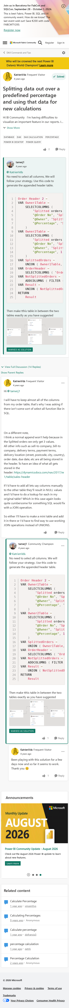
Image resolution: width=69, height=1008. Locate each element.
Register (49, 42)
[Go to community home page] (23, 43)
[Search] (40, 42)
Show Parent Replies (12, 372)
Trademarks (9, 995)
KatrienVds (20, 74)
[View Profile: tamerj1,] (10, 164)
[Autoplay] (28, 875)
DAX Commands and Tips (19, 52)
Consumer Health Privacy (51, 1000)
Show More (13, 127)
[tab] (33, 875)
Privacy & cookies (34, 988)
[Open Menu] (63, 52)
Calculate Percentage (23, 901)
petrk (28, 949)
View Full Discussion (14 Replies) (23, 367)
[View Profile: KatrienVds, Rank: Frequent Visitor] (7, 76)
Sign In (60, 42)
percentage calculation (24, 944)
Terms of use (55, 988)
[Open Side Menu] (5, 42)
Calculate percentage (23, 929)
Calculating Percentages (25, 915)
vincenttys (30, 906)
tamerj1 (20, 162)
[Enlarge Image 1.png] (35, 331)
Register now (12, 30)
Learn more (46, 65)
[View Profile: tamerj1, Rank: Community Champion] (13, 545)
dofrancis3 (30, 934)
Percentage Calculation (24, 958)
